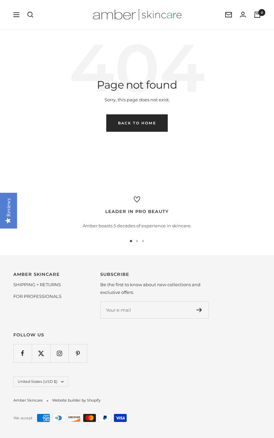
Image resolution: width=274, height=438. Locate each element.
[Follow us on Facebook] (22, 353)
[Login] (243, 14)
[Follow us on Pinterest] (77, 353)
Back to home (137, 123)
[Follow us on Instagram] (59, 353)
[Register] (199, 310)
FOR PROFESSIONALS (37, 296)
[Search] (30, 15)
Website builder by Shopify (76, 400)
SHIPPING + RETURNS (37, 284)
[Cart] (257, 15)
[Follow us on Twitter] (41, 353)
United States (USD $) (37, 381)
